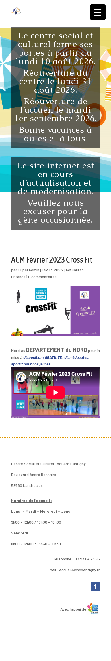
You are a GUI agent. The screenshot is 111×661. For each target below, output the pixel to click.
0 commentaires (42, 276)
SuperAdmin (28, 269)
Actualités (74, 269)
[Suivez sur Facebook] (95, 586)
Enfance (18, 276)
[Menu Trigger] (98, 12)
